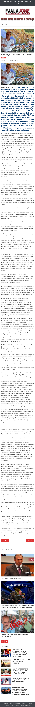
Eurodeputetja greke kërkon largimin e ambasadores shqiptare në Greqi (21, 680)
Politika (7, 705)
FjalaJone (6, 703)
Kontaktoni (20, 1)
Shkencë (22, 705)
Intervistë (24, 703)
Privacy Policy (28, 1)
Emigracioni (17, 703)
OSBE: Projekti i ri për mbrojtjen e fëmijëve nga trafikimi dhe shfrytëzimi (30, 540)
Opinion (3, 57)
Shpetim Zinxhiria (14, 60)
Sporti (17, 705)
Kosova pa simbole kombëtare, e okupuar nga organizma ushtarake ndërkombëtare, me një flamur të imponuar (17, 606)
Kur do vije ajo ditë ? (6, 540)
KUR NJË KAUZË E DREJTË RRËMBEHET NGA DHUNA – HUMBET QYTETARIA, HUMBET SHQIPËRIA (20, 671)
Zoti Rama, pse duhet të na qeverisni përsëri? (14, 634)
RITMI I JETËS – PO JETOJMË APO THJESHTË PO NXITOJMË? (21, 661)
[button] (17, 74)
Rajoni (12, 705)
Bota (11, 703)
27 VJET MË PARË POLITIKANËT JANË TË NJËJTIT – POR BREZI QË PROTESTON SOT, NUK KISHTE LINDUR (19, 653)
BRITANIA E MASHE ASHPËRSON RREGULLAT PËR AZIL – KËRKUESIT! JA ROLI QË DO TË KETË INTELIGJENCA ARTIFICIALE (20, 691)
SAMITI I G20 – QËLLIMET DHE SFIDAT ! (12, 578)
